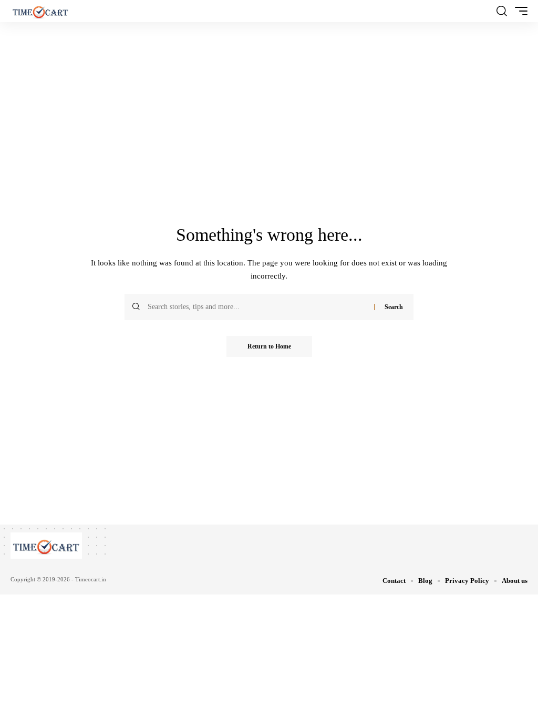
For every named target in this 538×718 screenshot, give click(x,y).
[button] (502, 11)
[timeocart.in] (40, 11)
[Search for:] (257, 307)
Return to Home (269, 346)
